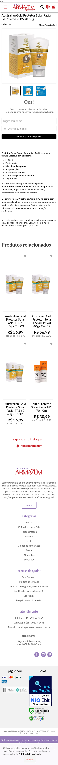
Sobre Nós (29, 595)
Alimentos (29, 554)
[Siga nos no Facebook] (36, 654)
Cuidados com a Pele (29, 527)
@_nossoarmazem (29, 445)
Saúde (29, 550)
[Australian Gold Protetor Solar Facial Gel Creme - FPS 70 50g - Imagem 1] (15, 91)
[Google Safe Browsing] (37, 718)
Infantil (29, 536)
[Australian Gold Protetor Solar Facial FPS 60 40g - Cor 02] (41, 296)
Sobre (29, 505)
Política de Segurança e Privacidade (29, 586)
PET (29, 540)
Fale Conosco (29, 577)
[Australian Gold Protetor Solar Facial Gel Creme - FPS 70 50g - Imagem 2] (28, 91)
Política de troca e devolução (29, 591)
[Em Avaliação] (40, 691)
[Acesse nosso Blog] (49, 654)
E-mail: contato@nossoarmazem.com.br (29, 627)
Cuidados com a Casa (29, 545)
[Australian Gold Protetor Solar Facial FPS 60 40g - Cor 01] (15, 384)
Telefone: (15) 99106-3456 (29, 617)
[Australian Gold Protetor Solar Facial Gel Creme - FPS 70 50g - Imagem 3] (41, 91)
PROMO (29, 559)
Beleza (29, 522)
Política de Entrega (29, 581)
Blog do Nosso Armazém (29, 600)
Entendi (29, 759)
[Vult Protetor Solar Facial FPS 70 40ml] (41, 384)
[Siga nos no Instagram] (43, 654)
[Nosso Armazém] (24, 7)
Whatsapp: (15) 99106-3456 (29, 622)
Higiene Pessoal (29, 531)
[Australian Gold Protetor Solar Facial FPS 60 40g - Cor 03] (15, 296)
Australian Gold (50, 25)
